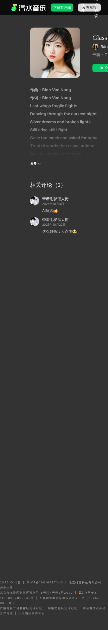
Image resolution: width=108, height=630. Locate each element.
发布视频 (89, 7)
